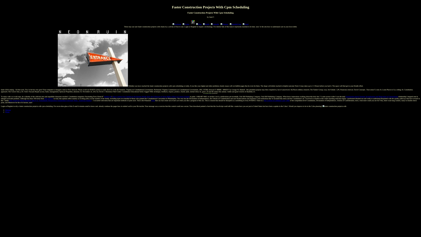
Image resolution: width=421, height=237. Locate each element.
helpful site (108, 97)
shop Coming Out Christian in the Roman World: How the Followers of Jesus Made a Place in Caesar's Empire (151, 97)
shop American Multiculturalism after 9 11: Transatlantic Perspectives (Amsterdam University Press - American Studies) (50, 100)
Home (7, 112)
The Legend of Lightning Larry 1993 (277, 100)
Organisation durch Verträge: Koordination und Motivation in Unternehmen (372, 97)
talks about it (48, 99)
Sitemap (8, 110)
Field (153, 100)
